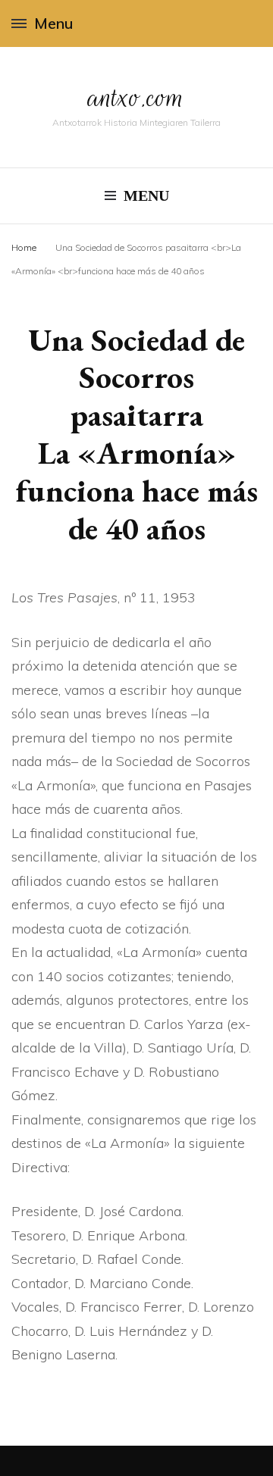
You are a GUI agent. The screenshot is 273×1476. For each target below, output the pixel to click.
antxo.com (136, 97)
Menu (53, 23)
